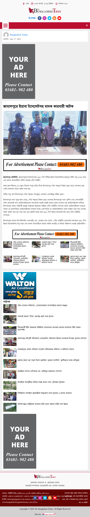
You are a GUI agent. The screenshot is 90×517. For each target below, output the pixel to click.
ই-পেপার (32, 18)
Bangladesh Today (19, 34)
